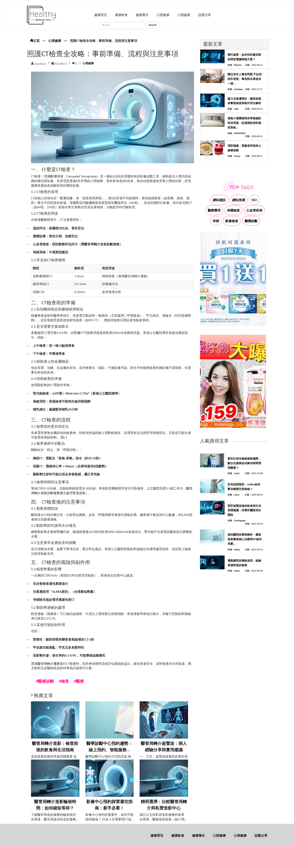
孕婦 (216, 221)
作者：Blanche (235, 65)
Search (153, 25)
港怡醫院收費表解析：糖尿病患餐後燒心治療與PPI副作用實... (245, 539)
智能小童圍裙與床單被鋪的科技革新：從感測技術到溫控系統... (244, 123)
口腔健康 (163, 15)
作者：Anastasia (235, 89)
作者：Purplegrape (237, 521)
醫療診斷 (251, 221)
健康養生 (142, 15)
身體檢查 (233, 210)
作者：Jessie (234, 474)
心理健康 (183, 15)
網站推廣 (238, 200)
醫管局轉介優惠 (48, 664)
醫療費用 (214, 210)
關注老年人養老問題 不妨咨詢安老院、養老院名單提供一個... (245, 79)
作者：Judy (233, 109)
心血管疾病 (254, 210)
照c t (64, 437)
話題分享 (204, 15)
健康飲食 (121, 15)
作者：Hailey (234, 550)
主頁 (36, 41)
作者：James (234, 571)
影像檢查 (231, 221)
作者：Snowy (234, 156)
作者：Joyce (233, 495)
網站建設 (219, 200)
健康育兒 (100, 15)
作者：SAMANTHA (236, 133)
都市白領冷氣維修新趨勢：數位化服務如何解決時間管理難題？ (244, 463)
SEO (254, 200)
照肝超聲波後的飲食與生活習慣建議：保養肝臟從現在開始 (244, 511)
